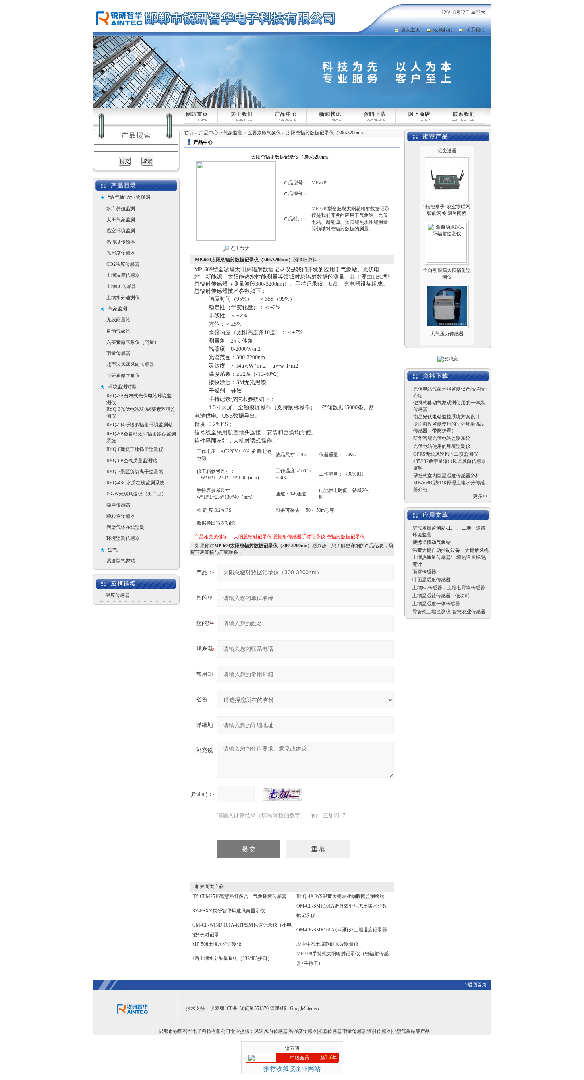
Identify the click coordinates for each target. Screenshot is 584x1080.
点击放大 (239, 248)
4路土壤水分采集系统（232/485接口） (232, 958)
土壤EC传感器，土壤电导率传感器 (448, 587)
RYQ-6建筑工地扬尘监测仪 (134, 449)
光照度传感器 (120, 253)
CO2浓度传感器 (122, 264)
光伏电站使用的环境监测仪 (441, 446)
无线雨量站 (118, 320)
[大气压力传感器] (447, 277)
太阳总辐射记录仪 (253, 537)
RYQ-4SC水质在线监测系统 (135, 483)
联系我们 (475, 30)
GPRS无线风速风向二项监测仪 (445, 454)
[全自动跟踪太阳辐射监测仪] (447, 213)
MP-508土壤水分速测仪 (217, 944)
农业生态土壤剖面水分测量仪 (327, 944)
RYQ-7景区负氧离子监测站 (134, 471)
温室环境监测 (120, 231)
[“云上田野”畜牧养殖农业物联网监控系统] (447, 340)
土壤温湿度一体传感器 (436, 603)
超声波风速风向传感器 (130, 364)
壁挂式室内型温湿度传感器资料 (446, 475)
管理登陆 (279, 1008)
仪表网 (217, 1008)
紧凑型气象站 (120, 560)
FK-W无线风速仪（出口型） (136, 494)
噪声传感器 (118, 505)
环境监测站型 (122, 386)
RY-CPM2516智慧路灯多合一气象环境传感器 (239, 896)
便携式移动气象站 (431, 542)
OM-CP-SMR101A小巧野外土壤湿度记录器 (341, 930)
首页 (189, 132)
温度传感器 (118, 595)
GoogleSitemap (304, 1008)
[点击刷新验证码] (282, 794)
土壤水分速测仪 (123, 297)
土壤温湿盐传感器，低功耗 (441, 595)
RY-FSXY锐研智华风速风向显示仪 (228, 911)
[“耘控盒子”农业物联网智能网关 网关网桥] (447, 150)
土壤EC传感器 (121, 286)
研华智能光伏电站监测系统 (441, 438)
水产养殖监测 (120, 208)
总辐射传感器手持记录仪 (299, 537)
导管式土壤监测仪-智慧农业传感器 (448, 611)
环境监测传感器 (123, 538)
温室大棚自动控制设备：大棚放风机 (450, 550)
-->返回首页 (474, 984)
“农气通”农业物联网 (129, 197)
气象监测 (117, 309)
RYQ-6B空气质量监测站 (131, 460)
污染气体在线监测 (125, 527)
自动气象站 (118, 331)
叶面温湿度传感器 (431, 580)
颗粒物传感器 (120, 516)
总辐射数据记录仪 (346, 537)
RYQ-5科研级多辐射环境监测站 (139, 425)
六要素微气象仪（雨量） (132, 342)
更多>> (480, 496)
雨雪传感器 (424, 572)
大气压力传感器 (447, 321)
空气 (113, 549)
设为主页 (410, 30)
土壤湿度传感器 (123, 275)
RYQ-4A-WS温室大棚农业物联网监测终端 (340, 896)
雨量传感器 (118, 353)
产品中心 (208, 132)
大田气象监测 (120, 220)
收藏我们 (443, 30)
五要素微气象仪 (123, 375)
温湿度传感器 (120, 242)
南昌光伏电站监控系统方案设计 (446, 417)
